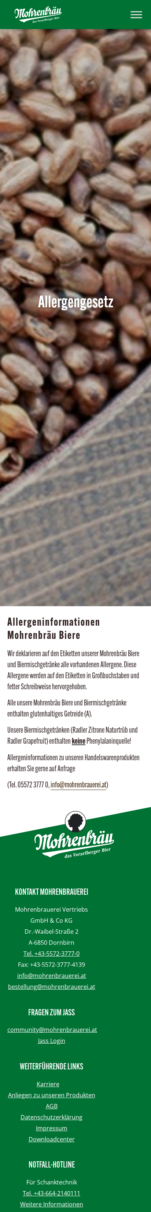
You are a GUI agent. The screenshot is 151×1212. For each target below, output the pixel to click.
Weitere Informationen (51, 1204)
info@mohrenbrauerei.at (78, 785)
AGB (52, 1106)
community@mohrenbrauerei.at (52, 1030)
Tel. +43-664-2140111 (51, 1193)
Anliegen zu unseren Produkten (51, 1095)
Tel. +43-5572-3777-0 (51, 954)
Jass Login (51, 1041)
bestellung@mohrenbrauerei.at (51, 987)
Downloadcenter (52, 1139)
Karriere (48, 1084)
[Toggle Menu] (136, 14)
